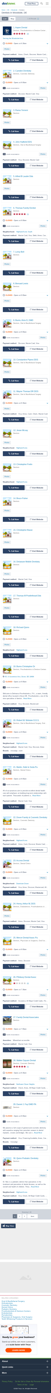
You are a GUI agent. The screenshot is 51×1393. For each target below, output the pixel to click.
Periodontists (7, 1315)
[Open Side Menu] (47, 3)
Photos (6, 49)
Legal (32, 1385)
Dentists (16, 30)
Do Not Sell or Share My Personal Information (32, 1381)
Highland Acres (21, 448)
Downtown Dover (22, 884)
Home (3, 10)
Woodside (14, 10)
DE (8, 10)
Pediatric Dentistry (9, 1309)
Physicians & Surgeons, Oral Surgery (34, 941)
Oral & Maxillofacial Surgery (30, 145)
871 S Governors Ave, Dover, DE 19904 (19, 677)
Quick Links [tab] (7, 1367)
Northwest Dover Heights (25, 1084)
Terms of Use (22, 1385)
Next (32, 1216)
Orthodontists (7, 1303)
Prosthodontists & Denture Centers (33, 30)
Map (12, 19)
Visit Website (37, 60)
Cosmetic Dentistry (27, 74)
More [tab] (4, 1373)
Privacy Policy (7, 1381)
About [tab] (5, 1361)
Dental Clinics (25, 770)
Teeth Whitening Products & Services (17, 1319)
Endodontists (25, 907)
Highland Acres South (24, 232)
